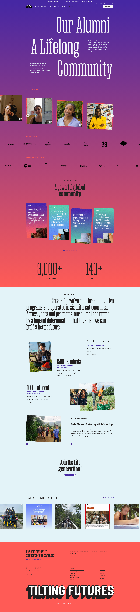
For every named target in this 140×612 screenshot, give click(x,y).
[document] (70, 306)
